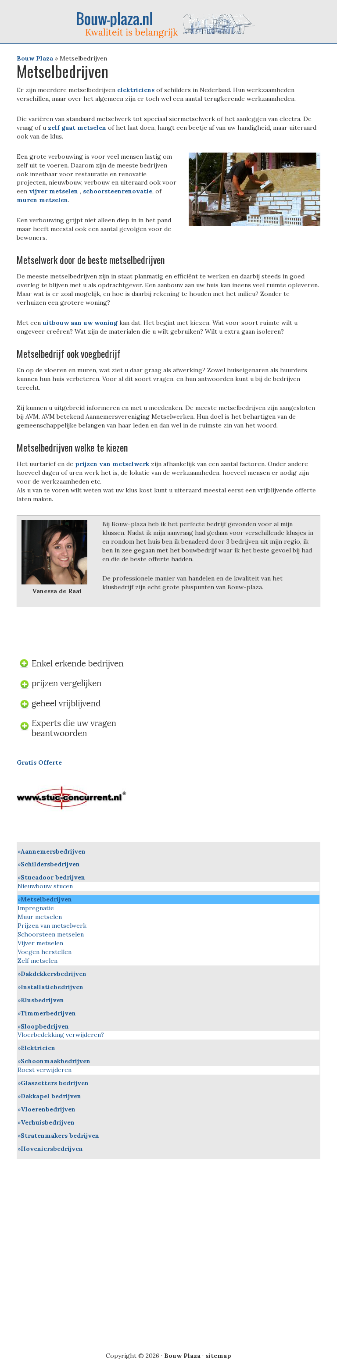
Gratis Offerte (39, 762)
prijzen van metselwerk (112, 464)
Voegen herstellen (45, 952)
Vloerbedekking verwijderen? (61, 1035)
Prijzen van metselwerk (52, 925)
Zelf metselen (37, 961)
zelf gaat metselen (77, 128)
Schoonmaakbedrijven (55, 1061)
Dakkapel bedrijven (51, 1096)
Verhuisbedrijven (48, 1122)
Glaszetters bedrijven (55, 1083)
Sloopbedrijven (45, 1026)
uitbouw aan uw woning (81, 323)
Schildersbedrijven (50, 864)
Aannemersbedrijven (53, 851)
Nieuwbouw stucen (45, 886)
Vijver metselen (40, 943)
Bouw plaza (168, 24)
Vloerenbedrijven (48, 1109)
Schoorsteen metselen (51, 934)
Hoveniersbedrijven (52, 1149)
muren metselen (42, 200)
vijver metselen (54, 191)
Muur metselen (40, 917)
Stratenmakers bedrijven (60, 1136)
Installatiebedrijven (52, 987)
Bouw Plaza (35, 58)
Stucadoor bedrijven (53, 877)
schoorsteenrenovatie (117, 191)
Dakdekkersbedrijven (53, 974)
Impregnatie (36, 908)
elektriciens (134, 90)
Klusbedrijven (42, 1000)
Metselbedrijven (46, 899)
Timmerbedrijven (48, 1013)
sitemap (218, 1356)
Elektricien (38, 1048)
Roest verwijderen (45, 1070)
